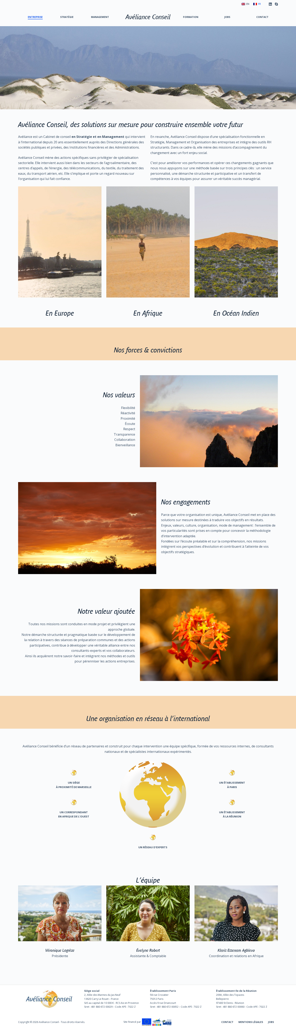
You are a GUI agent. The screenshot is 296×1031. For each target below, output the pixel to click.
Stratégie (66, 17)
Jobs (227, 17)
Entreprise (35, 17)
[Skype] (276, 4)
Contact (262, 17)
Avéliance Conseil (148, 17)
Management (100, 17)
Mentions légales (250, 1022)
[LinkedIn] (270, 4)
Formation (190, 17)
